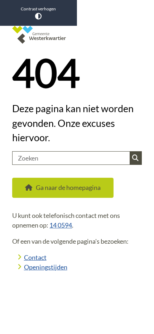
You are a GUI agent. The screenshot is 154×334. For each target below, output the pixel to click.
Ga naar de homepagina (68, 187)
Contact (35, 257)
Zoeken (135, 158)
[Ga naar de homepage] (76, 35)
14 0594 (60, 225)
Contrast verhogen (38, 8)
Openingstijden (45, 267)
